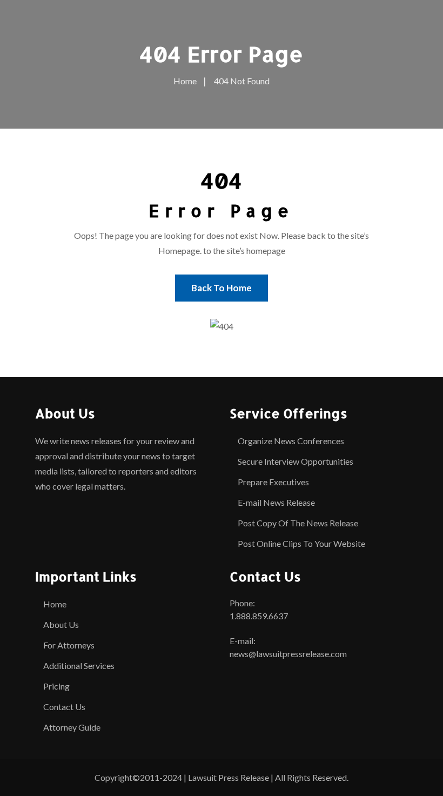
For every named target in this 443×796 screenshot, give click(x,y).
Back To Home (221, 287)
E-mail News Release (276, 502)
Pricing (56, 686)
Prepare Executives (273, 482)
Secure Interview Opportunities (295, 461)
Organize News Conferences (291, 441)
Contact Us (64, 706)
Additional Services (79, 665)
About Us (61, 624)
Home (54, 604)
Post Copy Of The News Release (298, 523)
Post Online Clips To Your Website (301, 543)
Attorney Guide (71, 727)
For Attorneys (69, 645)
